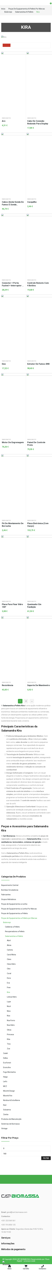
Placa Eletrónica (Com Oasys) (37, 524)
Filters (7, 45)
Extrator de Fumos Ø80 (38, 364)
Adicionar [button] (23, 54)
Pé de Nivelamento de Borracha (12, 524)
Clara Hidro (11, 964)
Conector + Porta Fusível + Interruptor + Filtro (12, 284)
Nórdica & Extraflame (11, 1100)
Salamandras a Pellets (14, 936)
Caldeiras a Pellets (12, 927)
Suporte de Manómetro (38, 685)
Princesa (10, 1034)
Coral (9, 973)
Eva (8, 983)
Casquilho (32, 202)
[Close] (49, 870)
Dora (9, 978)
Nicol (9, 1006)
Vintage (4, 1128)
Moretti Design (9, 1091)
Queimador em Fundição (34, 605)
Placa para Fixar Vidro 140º (12, 605)
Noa (8, 1016)
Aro (3, 121)
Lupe (9, 1002)
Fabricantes (6, 118)
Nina (8, 1011)
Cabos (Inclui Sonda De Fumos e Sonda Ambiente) (13, 203)
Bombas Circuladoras (9, 890)
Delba (5, 1058)
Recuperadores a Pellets (14, 931)
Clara (9, 959)
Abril (9, 940)
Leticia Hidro (12, 997)
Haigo (5, 1077)
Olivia (9, 1030)
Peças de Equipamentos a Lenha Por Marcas (19, 909)
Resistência (7, 685)
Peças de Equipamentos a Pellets (14, 913)
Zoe (8, 1049)
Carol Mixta (11, 955)
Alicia (9, 945)
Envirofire (7, 1067)
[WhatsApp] (6, 1264)
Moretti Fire (7, 1096)
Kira (8, 992)
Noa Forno (11, 1020)
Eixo (4, 364)
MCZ (5, 1086)
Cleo (8, 969)
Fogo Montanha (9, 1072)
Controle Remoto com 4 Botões (38, 284)
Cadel (5, 1053)
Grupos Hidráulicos (8, 899)
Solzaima (7, 1110)
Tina (8, 1044)
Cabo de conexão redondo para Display (37, 122)
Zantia (5, 1114)
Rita (8, 1039)
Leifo (5, 1081)
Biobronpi (7, 922)
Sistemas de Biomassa (10, 1124)
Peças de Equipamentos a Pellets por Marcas (19, 918)
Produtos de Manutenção (11, 1119)
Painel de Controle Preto (36, 443)
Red (4, 1105)
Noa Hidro (11, 1025)
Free (8, 987)
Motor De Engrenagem (13, 442)
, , (21, 842)
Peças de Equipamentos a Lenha (14, 904)
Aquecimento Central (9, 885)
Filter (46, 1158)
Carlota (10, 950)
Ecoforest (7, 1063)
